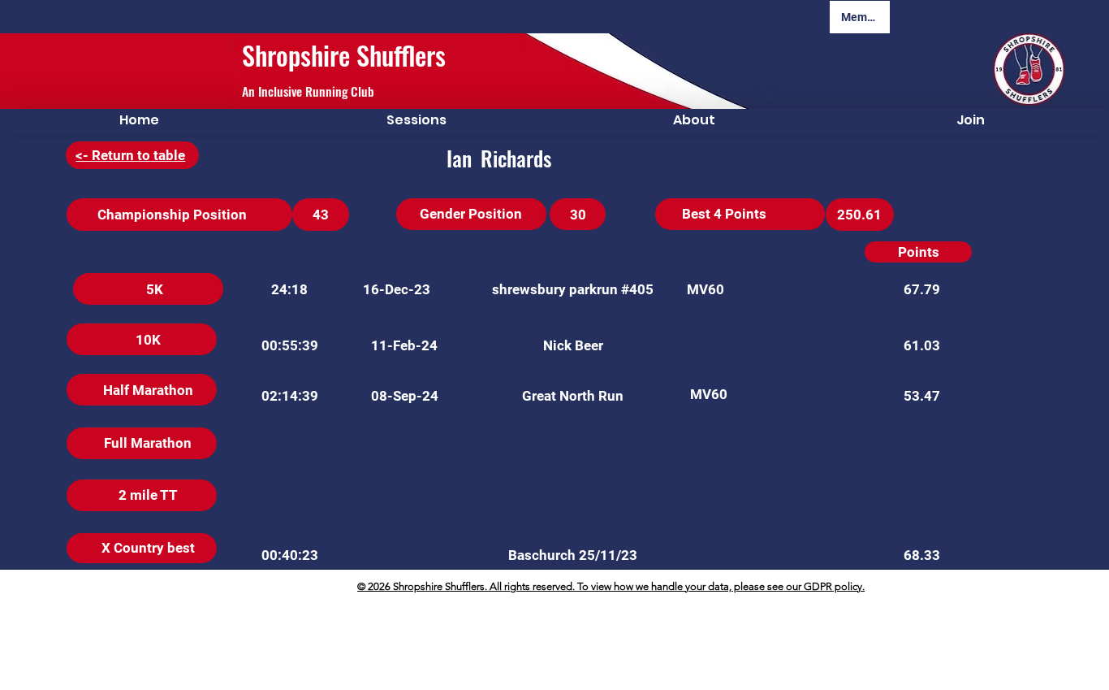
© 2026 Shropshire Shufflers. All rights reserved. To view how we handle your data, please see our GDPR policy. (611, 586)
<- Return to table (130, 155)
